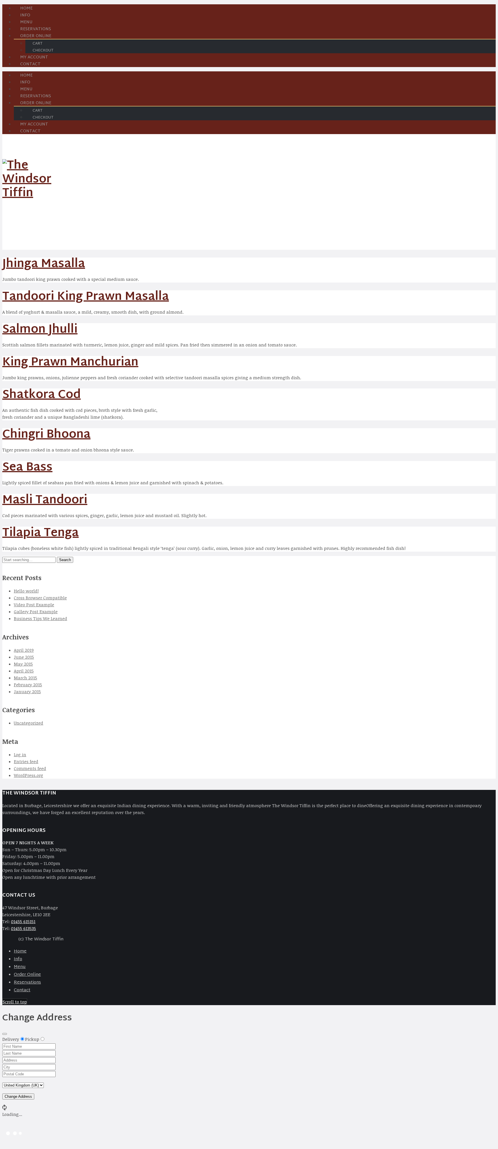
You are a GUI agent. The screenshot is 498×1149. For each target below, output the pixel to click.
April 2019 (24, 650)
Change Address (18, 1096)
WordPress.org (28, 775)
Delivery (10, 1039)
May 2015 (23, 664)
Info (18, 959)
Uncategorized (28, 723)
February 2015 (28, 684)
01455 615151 (23, 921)
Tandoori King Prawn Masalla (85, 297)
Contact (30, 64)
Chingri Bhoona (46, 434)
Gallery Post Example (36, 611)
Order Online (27, 975)
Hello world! (26, 591)
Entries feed (26, 761)
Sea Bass (27, 467)
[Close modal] (4, 1034)
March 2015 (25, 678)
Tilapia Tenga (40, 533)
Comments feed (30, 768)
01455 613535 (23, 928)
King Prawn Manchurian (70, 362)
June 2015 (24, 657)
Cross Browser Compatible (40, 598)
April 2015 (24, 671)
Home (20, 951)
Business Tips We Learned (40, 618)
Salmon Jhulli (40, 329)
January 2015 (27, 691)
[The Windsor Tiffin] (31, 193)
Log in (20, 754)
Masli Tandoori (44, 500)
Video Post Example (34, 604)
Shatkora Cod (41, 395)
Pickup (32, 1039)
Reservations (27, 982)
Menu (20, 967)
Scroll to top (15, 1002)
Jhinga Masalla (43, 264)
